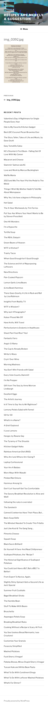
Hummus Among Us (13, 483)
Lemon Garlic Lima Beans (15, 282)
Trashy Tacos (10, 253)
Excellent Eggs (10, 394)
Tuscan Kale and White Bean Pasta (19, 667)
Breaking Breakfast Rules (15, 622)
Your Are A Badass (12, 467)
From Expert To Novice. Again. (17, 577)
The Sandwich (10, 507)
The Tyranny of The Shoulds (16, 441)
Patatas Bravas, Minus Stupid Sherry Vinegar (24, 662)
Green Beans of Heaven (14, 243)
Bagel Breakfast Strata (14, 596)
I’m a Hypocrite (10, 227)
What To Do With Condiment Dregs (20, 672)
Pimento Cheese (11, 534)
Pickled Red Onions (12, 478)
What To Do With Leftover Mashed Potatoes (24, 678)
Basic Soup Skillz (11, 518)
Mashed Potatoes (12, 651)
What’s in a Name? (12, 420)
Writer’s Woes (10, 354)
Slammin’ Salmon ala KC (15, 165)
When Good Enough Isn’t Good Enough (21, 258)
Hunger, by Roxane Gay (14, 436)
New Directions (11, 272)
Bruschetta (9, 611)
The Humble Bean (12, 601)
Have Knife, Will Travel (14, 322)
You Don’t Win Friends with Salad (18, 370)
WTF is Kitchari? (11, 248)
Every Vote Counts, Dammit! (16, 375)
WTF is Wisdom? (11, 307)
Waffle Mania (10, 175)
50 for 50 (8, 415)
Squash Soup (10, 539)
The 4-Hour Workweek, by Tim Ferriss (21, 208)
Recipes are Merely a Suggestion (24, 17)
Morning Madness (12, 364)
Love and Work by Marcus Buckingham (21, 170)
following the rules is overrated (18, 502)
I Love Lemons (10, 431)
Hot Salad (8, 203)
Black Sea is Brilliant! (13, 544)
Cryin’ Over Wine (11, 359)
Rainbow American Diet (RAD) (17, 452)
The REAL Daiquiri (12, 237)
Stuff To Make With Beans (15, 606)
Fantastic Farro (10, 338)
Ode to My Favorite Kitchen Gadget (19, 127)
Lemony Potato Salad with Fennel (19, 410)
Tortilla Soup (9, 232)
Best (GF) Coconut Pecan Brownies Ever (21, 132)
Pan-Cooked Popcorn (13, 277)
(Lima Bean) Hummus (13, 288)
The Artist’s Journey (13, 399)
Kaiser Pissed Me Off (13, 317)
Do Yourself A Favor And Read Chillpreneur (23, 549)
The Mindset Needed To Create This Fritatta (24, 523)
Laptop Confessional (13, 462)
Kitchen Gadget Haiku (14, 446)
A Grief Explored (11, 425)
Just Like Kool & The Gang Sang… (19, 528)
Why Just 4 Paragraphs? (15, 312)
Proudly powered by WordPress (17, 701)
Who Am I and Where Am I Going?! (19, 457)
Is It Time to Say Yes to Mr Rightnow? (20, 404)
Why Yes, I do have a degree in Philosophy (22, 197)
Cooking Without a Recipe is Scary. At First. (23, 627)
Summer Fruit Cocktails (14, 590)
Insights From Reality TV (15, 301)
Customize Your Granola (15, 641)
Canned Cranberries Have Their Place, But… (23, 513)
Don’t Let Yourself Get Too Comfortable (22, 488)
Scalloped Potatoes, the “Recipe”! (19, 554)
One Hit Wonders (11, 222)
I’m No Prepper (10, 380)
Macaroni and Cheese (13, 160)
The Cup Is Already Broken (16, 349)
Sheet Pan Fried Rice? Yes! (16, 333)
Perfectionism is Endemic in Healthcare (21, 328)
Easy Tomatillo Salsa (13, 146)
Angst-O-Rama (10, 343)
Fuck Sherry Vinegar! (13, 657)
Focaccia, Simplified (13, 646)
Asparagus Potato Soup (14, 617)
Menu (25, 29)
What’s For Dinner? (12, 683)
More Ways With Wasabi (15, 473)
